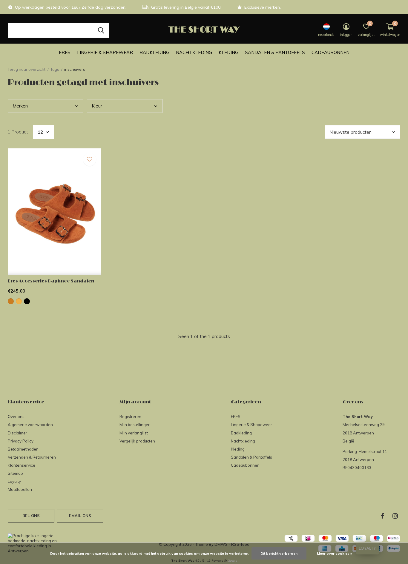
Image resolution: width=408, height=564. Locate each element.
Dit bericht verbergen (278, 553)
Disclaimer (17, 433)
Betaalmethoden (23, 449)
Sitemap (15, 473)
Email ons (80, 515)
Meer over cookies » (334, 553)
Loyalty (14, 481)
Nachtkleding (194, 52)
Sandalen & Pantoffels (275, 52)
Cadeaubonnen (330, 52)
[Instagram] (395, 515)
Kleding (228, 52)
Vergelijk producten (137, 441)
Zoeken (101, 30)
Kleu (97, 106)
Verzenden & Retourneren (32, 457)
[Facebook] (382, 515)
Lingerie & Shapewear (105, 52)
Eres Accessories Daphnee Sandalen (51, 281)
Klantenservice (21, 465)
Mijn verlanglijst (133, 433)
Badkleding (154, 52)
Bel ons (31, 515)
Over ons (16, 416)
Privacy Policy (20, 441)
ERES (64, 52)
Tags (54, 69)
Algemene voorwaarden (30, 424)
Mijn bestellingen (135, 424)
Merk (20, 106)
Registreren (130, 416)
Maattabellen (20, 489)
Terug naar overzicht (26, 69)
